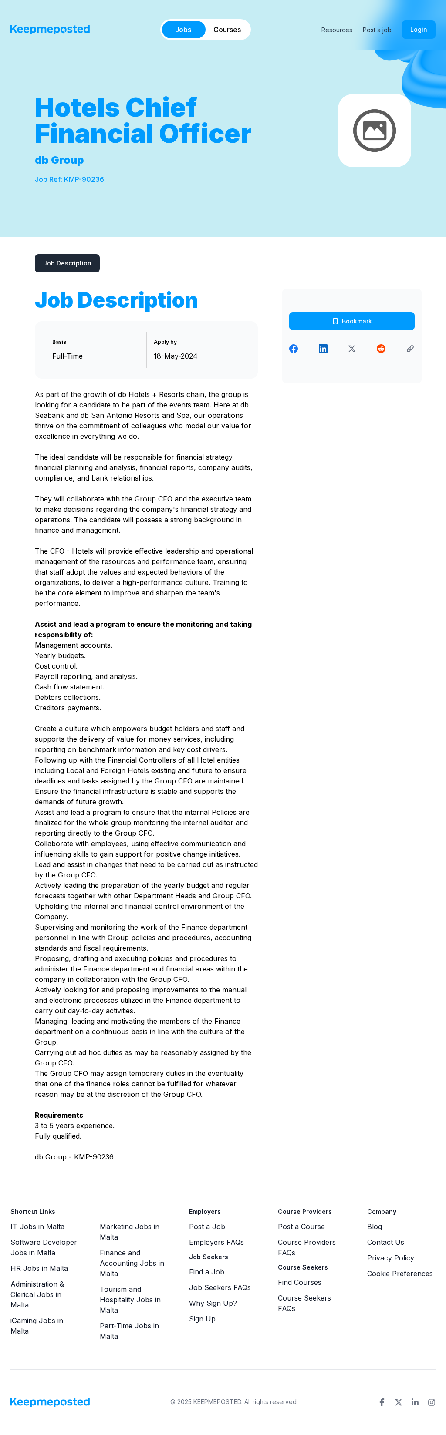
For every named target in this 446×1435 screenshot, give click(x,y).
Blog (374, 1226)
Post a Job (207, 1226)
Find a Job (206, 1271)
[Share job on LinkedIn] (323, 348)
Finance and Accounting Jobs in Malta (132, 1263)
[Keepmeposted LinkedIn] (415, 1402)
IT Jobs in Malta (37, 1226)
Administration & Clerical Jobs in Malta (37, 1294)
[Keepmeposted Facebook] (382, 1402)
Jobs (183, 29)
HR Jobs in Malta (39, 1268)
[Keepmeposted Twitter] (398, 1402)
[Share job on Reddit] (381, 348)
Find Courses (299, 1282)
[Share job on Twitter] (352, 349)
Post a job (377, 30)
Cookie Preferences (400, 1273)
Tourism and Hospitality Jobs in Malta (130, 1299)
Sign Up (202, 1318)
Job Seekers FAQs (220, 1287)
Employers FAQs (216, 1242)
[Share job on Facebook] (293, 348)
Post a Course (301, 1226)
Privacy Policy (390, 1258)
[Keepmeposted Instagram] (432, 1402)
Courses (227, 29)
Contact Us (385, 1242)
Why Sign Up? (213, 1303)
